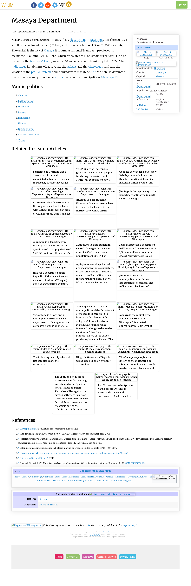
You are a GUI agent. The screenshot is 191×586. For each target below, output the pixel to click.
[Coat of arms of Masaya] (166, 54)
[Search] (69, 4)
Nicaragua (159, 68)
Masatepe (107, 77)
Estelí (57, 477)
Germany (44, 499)
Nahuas (72, 66)
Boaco (18, 477)
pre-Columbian (41, 72)
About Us (88, 556)
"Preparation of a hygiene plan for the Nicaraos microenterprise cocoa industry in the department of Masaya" (74, 453)
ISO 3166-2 (142, 109)
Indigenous (18, 66)
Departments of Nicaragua (95, 470)
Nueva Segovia (134, 477)
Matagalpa (120, 477)
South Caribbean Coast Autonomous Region (109, 480)
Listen (181, 4)
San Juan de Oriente (28, 134)
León (83, 477)
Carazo (25, 477)
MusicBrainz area (48, 504)
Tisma (21, 140)
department (78, 39)
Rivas (144, 477)
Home (59, 556)
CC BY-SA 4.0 (95, 534)
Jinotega (75, 477)
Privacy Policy (127, 556)
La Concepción (26, 101)
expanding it (129, 525)
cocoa (59, 77)
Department (143, 47)
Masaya (160, 76)
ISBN (127, 463)
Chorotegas (95, 66)
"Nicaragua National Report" (34, 458)
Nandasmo (24, 117)
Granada (66, 477)
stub (87, 525)
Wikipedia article (109, 532)
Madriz (90, 477)
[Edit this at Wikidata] (112, 494)
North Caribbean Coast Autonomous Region (65, 480)
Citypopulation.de (29, 429)
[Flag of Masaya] (146, 54)
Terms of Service (106, 556)
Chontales (48, 477)
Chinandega (36, 477)
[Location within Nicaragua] (156, 64)
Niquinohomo (26, 129)
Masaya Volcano (40, 61)
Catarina (22, 95)
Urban (143, 105)
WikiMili (8, 4)
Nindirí (22, 123)
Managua (99, 477)
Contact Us (73, 556)
